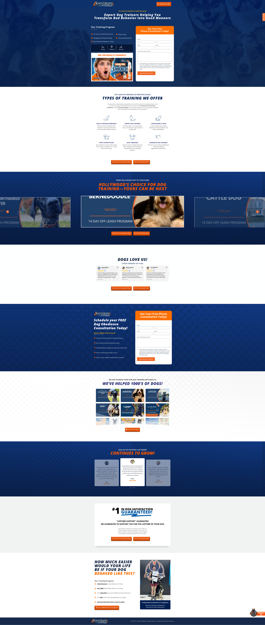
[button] (112, 69)
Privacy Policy (144, 355)
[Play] (132, 211)
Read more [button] (100, 279)
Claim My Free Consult (146, 73)
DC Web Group (170, 621)
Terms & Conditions (160, 67)
